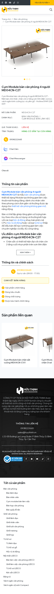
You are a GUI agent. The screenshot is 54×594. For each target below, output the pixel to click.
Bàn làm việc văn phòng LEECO (20, 560)
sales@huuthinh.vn (27, 432)
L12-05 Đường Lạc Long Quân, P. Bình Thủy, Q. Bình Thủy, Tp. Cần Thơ (27, 438)
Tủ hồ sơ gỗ (11, 547)
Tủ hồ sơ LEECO (13, 568)
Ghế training (11, 530)
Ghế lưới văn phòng (15, 526)
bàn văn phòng (32, 194)
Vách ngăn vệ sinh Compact (16, 585)
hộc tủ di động (14, 222)
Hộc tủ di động (13, 551)
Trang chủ (6, 19)
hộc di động (19, 220)
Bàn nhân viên (12, 497)
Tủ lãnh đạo (11, 543)
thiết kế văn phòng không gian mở (29, 206)
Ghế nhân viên (12, 522)
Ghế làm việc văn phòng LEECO (20, 564)
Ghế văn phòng (10, 514)
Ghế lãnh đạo (12, 518)
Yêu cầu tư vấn (41, 3)
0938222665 (16, 139)
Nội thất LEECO (10, 555)
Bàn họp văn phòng (15, 505)
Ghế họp (10, 535)
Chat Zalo (13, 149)
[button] (24, 79)
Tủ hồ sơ (7, 539)
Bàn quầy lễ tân (13, 509)
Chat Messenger (17, 158)
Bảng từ (7, 576)
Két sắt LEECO (13, 572)
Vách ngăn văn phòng (13, 581)
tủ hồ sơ (38, 222)
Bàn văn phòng (20, 19)
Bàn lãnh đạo (12, 493)
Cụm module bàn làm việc (36, 119)
